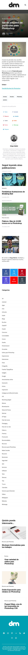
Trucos (4, 484)
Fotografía (4, 366)
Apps (3, 305)
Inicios (3, 386)
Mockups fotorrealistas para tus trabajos (13, 546)
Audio (3, 315)
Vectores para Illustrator (8, 491)
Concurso (4, 332)
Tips (3, 480)
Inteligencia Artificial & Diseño (10, 393)
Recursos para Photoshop (12, 18)
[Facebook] (3, 633)
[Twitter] (24, 633)
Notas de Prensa (6, 410)
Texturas (4, 477)
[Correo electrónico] (12, 637)
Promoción (5, 437)
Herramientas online (7, 379)
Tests (3, 474)
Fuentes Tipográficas (7, 369)
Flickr (3, 362)
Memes (4, 403)
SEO (3, 464)
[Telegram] (16, 633)
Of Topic (4, 416)
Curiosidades (5, 335)
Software (4, 470)
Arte (3, 308)
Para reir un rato (6, 427)
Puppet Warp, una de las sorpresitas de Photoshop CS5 (13, 606)
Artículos (4, 312)
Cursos (4, 339)
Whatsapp (4, 504)
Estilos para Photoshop (8, 352)
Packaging (4, 423)
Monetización (5, 406)
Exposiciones (5, 356)
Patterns (4, 430)
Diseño (4, 342)
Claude (4, 329)
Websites (4, 501)
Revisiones (5, 457)
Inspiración (5, 389)
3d (2, 298)
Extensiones (5, 359)
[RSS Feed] (20, 633)
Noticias (4, 413)
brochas (5, 96)
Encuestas (4, 349)
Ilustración (4, 188)
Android (4, 302)
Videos (4, 494)
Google (4, 376)
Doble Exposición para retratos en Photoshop (11, 591)
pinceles (5, 100)
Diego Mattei (9, 33)
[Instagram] (7, 633)
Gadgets (4, 373)
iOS (3, 396)
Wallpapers (5, 497)
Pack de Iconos (5, 217)
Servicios (4, 467)
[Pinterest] (12, 633)
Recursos (4, 443)
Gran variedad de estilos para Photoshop (12, 561)
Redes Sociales (6, 450)
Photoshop (19, 96)
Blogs (3, 319)
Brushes (4, 18)
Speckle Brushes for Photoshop (11, 88)
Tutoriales (4, 487)
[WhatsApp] (16, 637)
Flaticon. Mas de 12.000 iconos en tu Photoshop (12, 222)
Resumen (4, 454)
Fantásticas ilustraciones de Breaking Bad (13, 193)
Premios (4, 433)
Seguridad (4, 460)
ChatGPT (4, 325)
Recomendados (6, 440)
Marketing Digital (6, 400)
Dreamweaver (5, 346)
